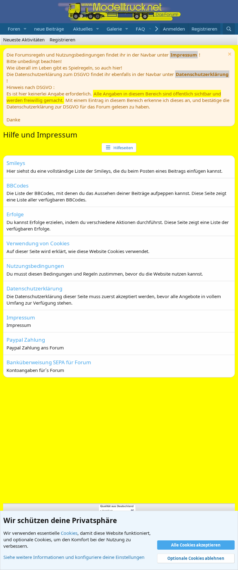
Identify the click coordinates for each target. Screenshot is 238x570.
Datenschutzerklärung (34, 288)
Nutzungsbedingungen (35, 265)
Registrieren (62, 39)
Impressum (21, 317)
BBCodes (18, 185)
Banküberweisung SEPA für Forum (49, 362)
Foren (14, 29)
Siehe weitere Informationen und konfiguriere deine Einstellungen (73, 557)
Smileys (16, 163)
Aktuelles (83, 29)
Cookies (69, 533)
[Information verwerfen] (228, 55)
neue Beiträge (49, 29)
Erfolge (15, 214)
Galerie (114, 29)
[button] (25, 29)
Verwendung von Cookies (38, 243)
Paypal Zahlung (26, 339)
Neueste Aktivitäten (24, 39)
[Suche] (229, 29)
